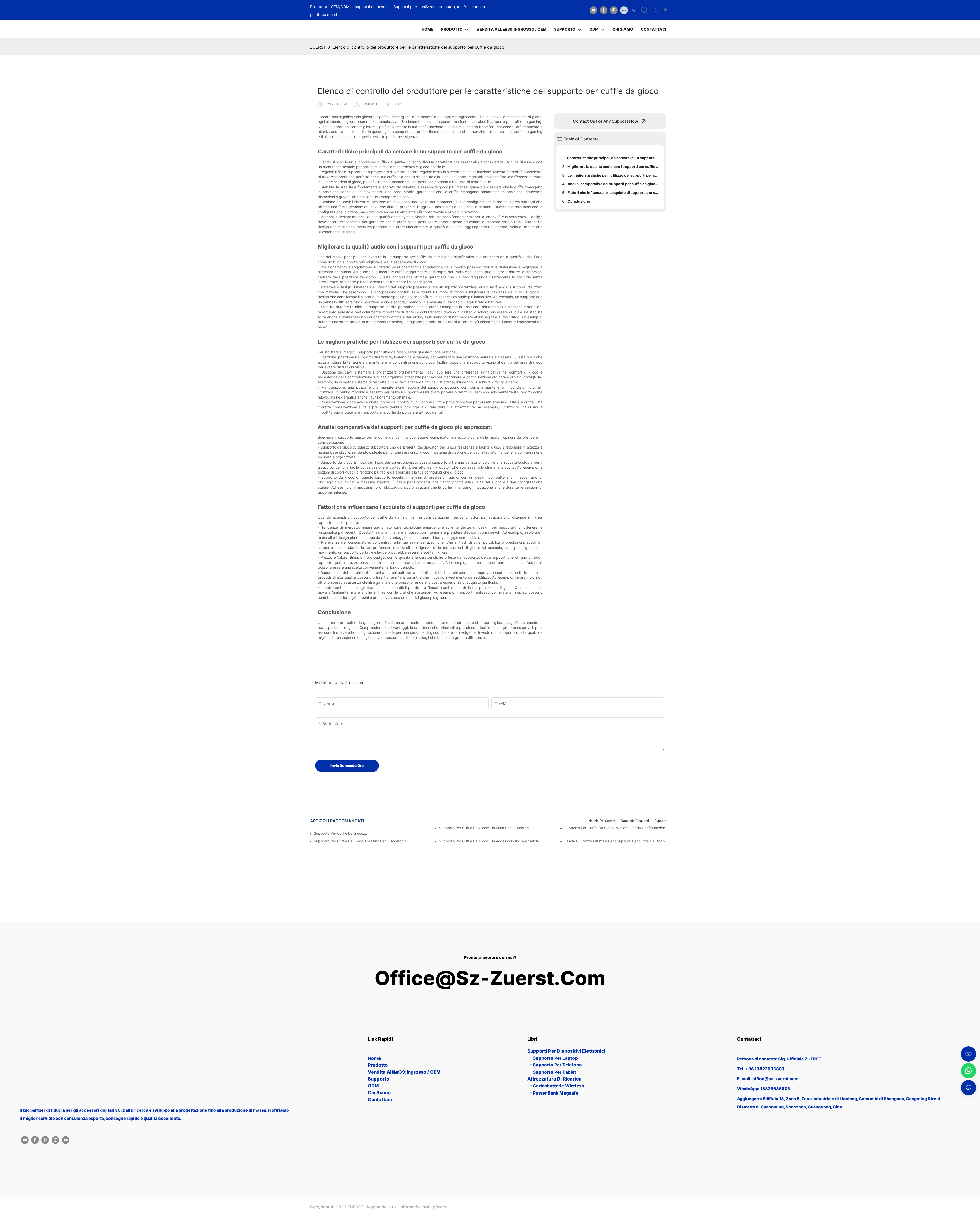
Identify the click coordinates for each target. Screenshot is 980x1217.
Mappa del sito (381, 1206)
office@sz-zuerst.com (490, 978)
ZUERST (318, 47)
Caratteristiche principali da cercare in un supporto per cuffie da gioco (613, 158)
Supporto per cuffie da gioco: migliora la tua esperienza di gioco (341, 833)
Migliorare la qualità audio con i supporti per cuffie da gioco (613, 166)
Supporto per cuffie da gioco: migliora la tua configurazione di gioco (617, 828)
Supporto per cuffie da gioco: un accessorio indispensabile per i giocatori (492, 841)
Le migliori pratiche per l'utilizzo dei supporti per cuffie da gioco (613, 175)
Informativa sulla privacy (423, 1206)
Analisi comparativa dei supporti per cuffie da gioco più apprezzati (613, 184)
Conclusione (579, 201)
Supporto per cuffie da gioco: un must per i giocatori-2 (360, 841)
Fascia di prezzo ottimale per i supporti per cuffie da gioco (614, 841)
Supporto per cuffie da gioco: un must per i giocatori (484, 828)
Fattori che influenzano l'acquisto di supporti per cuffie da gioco (613, 192)
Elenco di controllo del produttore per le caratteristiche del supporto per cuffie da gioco (418, 47)
